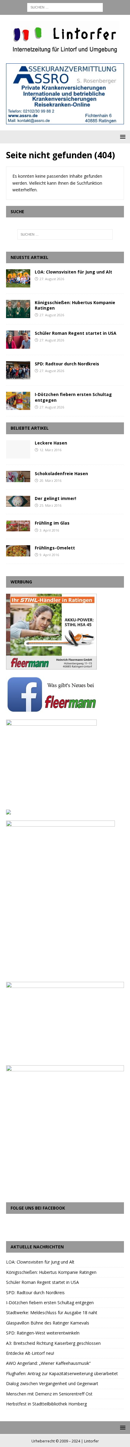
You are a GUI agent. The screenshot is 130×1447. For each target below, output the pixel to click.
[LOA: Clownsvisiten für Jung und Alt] (18, 278)
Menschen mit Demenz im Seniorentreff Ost (49, 1394)
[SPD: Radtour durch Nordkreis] (18, 370)
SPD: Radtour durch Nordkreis (67, 364)
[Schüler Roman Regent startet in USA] (18, 340)
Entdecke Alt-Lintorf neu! (30, 1353)
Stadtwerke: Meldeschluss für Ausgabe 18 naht (51, 1312)
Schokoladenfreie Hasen (61, 473)
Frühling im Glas (52, 523)
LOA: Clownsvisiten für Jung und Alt (73, 272)
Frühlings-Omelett (55, 548)
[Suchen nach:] (65, 7)
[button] (121, 136)
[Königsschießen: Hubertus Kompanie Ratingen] (18, 309)
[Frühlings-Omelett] (18, 550)
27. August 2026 (52, 279)
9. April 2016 (49, 554)
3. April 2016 (49, 530)
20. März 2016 (50, 480)
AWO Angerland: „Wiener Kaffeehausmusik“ (48, 1363)
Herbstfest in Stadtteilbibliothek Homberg (46, 1404)
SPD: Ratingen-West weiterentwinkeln (43, 1333)
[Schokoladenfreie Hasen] (18, 476)
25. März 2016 (50, 505)
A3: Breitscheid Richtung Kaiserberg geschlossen (53, 1343)
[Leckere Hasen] (18, 449)
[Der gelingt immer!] (18, 501)
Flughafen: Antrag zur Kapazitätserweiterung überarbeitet (62, 1373)
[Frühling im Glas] (18, 526)
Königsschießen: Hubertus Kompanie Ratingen (75, 305)
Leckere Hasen (51, 443)
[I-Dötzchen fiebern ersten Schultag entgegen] (18, 401)
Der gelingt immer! (55, 498)
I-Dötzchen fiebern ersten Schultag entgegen (73, 397)
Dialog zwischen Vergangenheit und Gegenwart (52, 1383)
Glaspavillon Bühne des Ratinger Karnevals (47, 1323)
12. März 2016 (50, 450)
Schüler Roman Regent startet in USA (75, 333)
